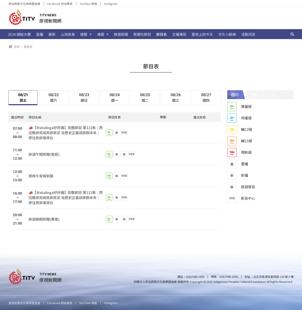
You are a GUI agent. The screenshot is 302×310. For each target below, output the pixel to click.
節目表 (161, 34)
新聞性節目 (142, 34)
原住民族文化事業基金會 (24, 4)
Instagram (110, 4)
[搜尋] (292, 34)
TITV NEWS (47, 15)
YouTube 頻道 (88, 4)
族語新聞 (121, 34)
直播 (39, 34)
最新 (51, 34)
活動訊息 (248, 34)
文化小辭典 (227, 34)
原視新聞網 (50, 20)
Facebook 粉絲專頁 (60, 4)
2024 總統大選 (19, 34)
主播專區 (179, 34)
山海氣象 (68, 34)
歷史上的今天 (202, 34)
